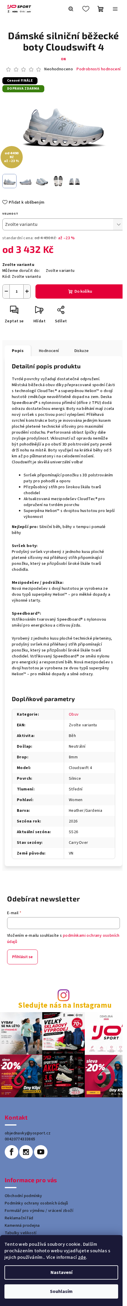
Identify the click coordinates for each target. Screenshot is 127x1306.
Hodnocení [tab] (49, 351)
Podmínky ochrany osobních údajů (36, 1203)
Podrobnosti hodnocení (98, 69)
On (63, 59)
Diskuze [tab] (81, 351)
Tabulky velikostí (21, 1233)
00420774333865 (20, 1139)
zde (82, 1257)
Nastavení (61, 1272)
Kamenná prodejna (22, 1226)
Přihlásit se (22, 957)
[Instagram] (26, 1152)
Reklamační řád (19, 1218)
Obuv (74, 714)
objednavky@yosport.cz (28, 1133)
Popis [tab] (18, 351)
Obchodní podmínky (23, 1196)
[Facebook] (11, 1152)
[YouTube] (41, 1152)
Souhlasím (61, 1291)
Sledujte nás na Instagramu (65, 1005)
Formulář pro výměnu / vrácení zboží (39, 1211)
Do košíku (83, 291)
